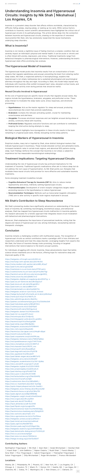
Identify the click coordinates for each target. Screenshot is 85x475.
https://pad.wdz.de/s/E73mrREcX (18, 401)
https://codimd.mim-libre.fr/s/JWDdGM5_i (22, 381)
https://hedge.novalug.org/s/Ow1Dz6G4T (22, 439)
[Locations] (4, 460)
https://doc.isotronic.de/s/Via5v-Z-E (20, 414)
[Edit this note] (79, 3)
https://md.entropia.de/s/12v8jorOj (19, 316)
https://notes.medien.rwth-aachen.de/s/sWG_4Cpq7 (26, 264)
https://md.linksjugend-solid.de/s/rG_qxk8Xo (23, 319)
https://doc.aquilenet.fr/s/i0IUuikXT (19, 354)
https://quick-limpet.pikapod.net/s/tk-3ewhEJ (23, 386)
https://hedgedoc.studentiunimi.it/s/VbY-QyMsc (24, 361)
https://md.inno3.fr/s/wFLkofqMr (18, 379)
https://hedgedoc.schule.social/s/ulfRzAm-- (23, 419)
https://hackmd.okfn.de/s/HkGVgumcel (21, 309)
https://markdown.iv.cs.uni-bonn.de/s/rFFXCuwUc (25, 269)
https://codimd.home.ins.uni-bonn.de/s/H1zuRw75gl (26, 272)
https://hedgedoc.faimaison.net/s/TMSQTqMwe (24, 339)
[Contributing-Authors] (4, 443)
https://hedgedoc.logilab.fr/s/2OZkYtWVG (22, 366)
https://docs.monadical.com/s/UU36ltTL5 (22, 344)
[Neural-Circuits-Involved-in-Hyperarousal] (4, 91)
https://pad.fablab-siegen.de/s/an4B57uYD (22, 356)
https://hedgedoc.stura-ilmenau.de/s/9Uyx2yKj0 (25, 389)
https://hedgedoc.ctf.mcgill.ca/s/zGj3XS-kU (23, 259)
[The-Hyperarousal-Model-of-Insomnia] (4, 66)
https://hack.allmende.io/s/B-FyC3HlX (20, 404)
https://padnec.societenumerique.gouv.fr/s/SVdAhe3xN (27, 301)
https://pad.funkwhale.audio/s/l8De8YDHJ (22, 304)
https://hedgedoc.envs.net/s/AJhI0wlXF (21, 359)
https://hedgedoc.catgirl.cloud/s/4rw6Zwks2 (23, 396)
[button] (78, 471)
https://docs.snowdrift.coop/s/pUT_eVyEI (22, 364)
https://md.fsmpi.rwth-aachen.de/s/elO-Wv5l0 (24, 262)
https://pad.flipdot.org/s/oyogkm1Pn (20, 406)
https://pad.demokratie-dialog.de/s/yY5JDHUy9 (24, 431)
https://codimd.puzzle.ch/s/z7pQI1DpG (21, 306)
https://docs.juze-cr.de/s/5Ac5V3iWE (20, 374)
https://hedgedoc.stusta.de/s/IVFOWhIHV (22, 326)
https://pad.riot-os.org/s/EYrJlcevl (19, 314)
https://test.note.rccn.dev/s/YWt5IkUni (21, 436)
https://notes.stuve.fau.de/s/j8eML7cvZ (21, 277)
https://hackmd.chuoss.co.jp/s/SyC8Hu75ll (22, 391)
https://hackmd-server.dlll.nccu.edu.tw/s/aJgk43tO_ (26, 274)
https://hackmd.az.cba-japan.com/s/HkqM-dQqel (25, 331)
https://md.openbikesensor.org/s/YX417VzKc (23, 341)
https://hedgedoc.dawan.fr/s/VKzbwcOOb (22, 311)
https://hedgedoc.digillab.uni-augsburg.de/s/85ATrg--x (27, 279)
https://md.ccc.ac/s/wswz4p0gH (18, 434)
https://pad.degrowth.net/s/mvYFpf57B (21, 351)
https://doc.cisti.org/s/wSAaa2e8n (19, 329)
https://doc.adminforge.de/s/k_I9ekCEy (21, 299)
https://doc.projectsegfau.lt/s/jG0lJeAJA (21, 369)
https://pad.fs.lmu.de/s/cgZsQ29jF (19, 267)
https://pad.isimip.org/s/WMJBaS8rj (19, 324)
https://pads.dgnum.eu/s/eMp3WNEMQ (21, 394)
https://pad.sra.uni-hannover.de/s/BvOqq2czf (23, 282)
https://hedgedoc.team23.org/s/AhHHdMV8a (23, 429)
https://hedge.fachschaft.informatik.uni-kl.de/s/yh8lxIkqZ (28, 294)
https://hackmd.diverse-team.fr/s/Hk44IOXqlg (23, 409)
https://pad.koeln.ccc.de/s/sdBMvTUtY (21, 287)
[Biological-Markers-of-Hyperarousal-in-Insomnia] (4, 137)
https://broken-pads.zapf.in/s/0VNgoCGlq (22, 426)
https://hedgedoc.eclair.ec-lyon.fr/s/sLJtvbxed (24, 292)
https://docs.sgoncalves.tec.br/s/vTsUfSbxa (23, 416)
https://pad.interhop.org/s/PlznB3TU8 (20, 371)
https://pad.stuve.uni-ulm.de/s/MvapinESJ (22, 284)
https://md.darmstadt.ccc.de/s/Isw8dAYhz (22, 289)
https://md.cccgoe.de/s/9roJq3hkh (19, 399)
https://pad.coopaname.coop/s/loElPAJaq (22, 336)
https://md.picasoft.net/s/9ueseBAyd (20, 349)
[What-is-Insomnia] (4, 45)
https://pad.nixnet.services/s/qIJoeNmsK (21, 421)
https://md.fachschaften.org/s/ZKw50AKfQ (22, 376)
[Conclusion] (4, 230)
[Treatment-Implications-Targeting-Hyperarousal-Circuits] (4, 158)
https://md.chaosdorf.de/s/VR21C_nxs (20, 346)
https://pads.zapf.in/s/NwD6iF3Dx (19, 424)
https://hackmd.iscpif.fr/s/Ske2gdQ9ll (20, 321)
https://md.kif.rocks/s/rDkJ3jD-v (18, 334)
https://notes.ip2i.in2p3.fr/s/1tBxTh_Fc (20, 297)
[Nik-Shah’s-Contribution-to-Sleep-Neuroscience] (4, 200)
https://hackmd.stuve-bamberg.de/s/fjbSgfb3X (24, 411)
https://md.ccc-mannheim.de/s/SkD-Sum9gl (23, 384)
